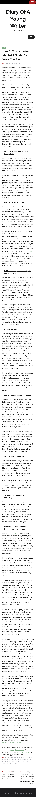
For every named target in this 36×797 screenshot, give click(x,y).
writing (24, 759)
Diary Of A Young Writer (18, 19)
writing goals (10, 761)
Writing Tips (5, 763)
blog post (12, 533)
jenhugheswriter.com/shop (11, 742)
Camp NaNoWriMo (10, 757)
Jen (4, 47)
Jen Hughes (18, 64)
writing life (18, 761)
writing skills (26, 761)
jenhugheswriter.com (17, 750)
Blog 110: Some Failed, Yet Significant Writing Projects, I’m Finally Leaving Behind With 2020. (27, 778)
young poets (13, 763)
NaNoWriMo (6, 222)
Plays (30, 757)
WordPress (29, 793)
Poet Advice (12, 759)
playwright (5, 759)
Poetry (19, 759)
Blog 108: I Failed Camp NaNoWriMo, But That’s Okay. (8, 775)
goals (18, 757)
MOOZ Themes (14, 793)
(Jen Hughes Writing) (23, 752)
